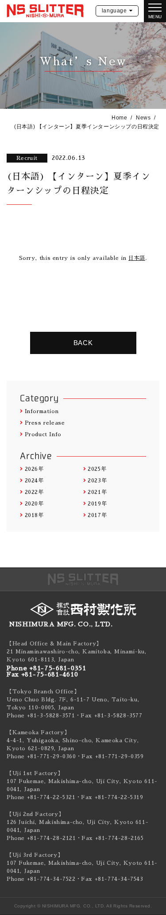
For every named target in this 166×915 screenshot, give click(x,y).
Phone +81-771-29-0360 (41, 756)
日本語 (136, 258)
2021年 (97, 492)
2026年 (34, 469)
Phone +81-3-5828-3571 (41, 715)
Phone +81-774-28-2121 (41, 838)
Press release (45, 423)
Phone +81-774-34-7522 (41, 879)
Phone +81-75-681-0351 (46, 668)
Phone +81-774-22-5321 (41, 797)
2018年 (34, 515)
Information (41, 411)
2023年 (97, 480)
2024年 (34, 480)
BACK (83, 342)
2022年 (34, 492)
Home (119, 118)
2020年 (34, 503)
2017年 (97, 515)
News (143, 118)
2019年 (97, 503)
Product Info (43, 434)
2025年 (97, 469)
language (114, 11)
